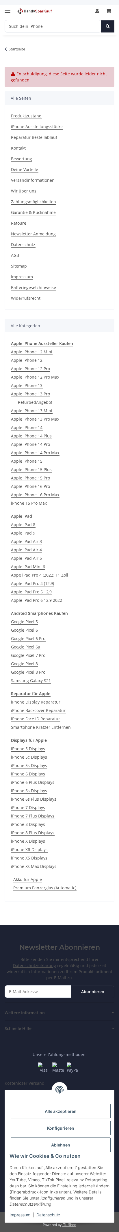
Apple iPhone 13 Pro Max (35, 419)
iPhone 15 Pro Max (29, 503)
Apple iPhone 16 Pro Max (35, 494)
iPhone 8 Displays (28, 824)
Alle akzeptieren (61, 1111)
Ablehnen (60, 1144)
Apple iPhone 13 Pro (30, 394)
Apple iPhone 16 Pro (30, 486)
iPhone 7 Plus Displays (32, 816)
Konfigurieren (60, 1128)
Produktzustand (26, 116)
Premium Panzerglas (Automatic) (44, 888)
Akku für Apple (27, 879)
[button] (97, 11)
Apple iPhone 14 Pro (30, 444)
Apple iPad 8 (23, 524)
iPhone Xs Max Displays (33, 866)
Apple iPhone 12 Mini (31, 352)
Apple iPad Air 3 (26, 541)
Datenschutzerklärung (34, 965)
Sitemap (19, 266)
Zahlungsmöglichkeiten (33, 201)
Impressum (20, 1214)
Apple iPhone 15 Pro (30, 478)
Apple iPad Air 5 (26, 558)
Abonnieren (92, 991)
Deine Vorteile (24, 169)
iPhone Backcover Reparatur (38, 710)
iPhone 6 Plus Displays (32, 782)
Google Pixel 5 (24, 621)
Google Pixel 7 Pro (28, 655)
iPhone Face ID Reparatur (35, 719)
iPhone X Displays (28, 841)
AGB (15, 255)
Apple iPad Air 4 (26, 550)
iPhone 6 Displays (28, 774)
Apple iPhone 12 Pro (30, 368)
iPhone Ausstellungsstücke (37, 126)
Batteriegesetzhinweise (33, 287)
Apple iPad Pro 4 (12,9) (32, 583)
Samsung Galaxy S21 (31, 680)
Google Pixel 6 (24, 630)
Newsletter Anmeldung (33, 234)
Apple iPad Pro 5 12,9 (31, 592)
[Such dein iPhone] (107, 26)
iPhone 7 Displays (28, 807)
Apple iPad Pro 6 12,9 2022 (36, 600)
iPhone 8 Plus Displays (32, 832)
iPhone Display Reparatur (35, 702)
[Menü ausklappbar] (7, 8)
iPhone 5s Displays (29, 765)
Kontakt (18, 148)
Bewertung (21, 158)
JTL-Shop (69, 1224)
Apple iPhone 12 (26, 360)
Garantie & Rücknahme (33, 212)
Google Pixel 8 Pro (28, 672)
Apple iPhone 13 (26, 385)
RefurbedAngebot (35, 402)
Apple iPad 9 (23, 533)
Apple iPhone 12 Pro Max (35, 377)
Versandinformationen (33, 180)
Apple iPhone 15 (26, 461)
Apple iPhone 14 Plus (31, 436)
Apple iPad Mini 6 (28, 566)
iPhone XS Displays (29, 858)
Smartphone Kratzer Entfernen (41, 727)
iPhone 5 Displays (28, 748)
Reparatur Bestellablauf (34, 137)
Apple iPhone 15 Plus (31, 469)
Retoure (18, 223)
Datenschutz (48, 1214)
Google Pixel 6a (25, 647)
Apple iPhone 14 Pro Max (35, 452)
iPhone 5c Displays (29, 757)
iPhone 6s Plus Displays (33, 799)
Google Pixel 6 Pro (28, 638)
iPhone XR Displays (29, 849)
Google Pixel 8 (24, 663)
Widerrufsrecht (25, 298)
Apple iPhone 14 (26, 427)
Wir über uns (23, 191)
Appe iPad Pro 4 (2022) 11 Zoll (39, 575)
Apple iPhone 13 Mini (31, 410)
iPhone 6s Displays (29, 790)
